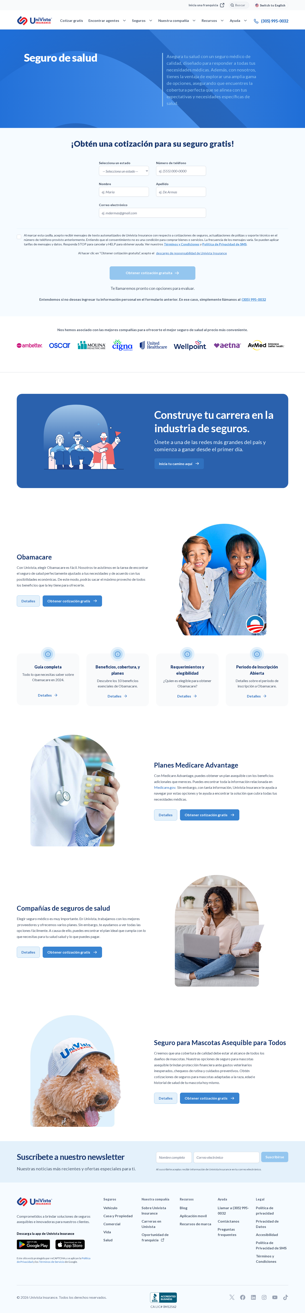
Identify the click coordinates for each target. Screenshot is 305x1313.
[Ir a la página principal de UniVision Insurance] (34, 20)
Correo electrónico (113, 205)
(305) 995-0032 (254, 299)
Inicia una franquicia (203, 5)
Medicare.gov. (165, 787)
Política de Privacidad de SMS (224, 244)
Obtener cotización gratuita (149, 273)
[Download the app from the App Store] (70, 1244)
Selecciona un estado (114, 163)
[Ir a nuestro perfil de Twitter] (232, 1297)
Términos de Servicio (51, 1261)
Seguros (109, 1199)
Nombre (105, 184)
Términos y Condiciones (181, 244)
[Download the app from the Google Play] (33, 1244)
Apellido (162, 184)
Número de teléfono (171, 163)
